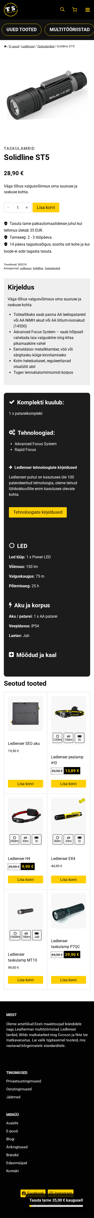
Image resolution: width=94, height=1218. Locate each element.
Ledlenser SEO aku (24, 743)
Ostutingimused (19, 1089)
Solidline (38, 268)
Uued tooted (22, 29)
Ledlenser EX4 (63, 858)
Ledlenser (25, 268)
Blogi (10, 1139)
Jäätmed (13, 1097)
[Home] (5, 46)
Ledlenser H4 (19, 858)
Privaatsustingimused (23, 1081)
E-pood (12, 1131)
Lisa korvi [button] (25, 784)
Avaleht (12, 1123)
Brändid (12, 1155)
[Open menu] (87, 9)
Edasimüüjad (16, 1163)
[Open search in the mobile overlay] (62, 9)
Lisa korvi (46, 207)
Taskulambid (19, 148)
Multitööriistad (70, 29)
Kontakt (12, 1171)
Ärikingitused (16, 1147)
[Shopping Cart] (75, 9)
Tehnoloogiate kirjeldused (37, 512)
